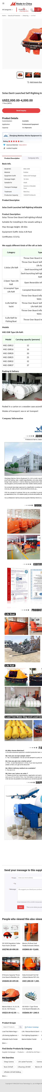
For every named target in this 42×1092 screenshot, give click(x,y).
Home (4, 15)
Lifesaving (25, 15)
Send (20, 907)
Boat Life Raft (8, 1067)
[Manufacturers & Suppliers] (21, 4)
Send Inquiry (21, 111)
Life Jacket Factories (25, 1062)
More (4, 1076)
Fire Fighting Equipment (30, 1035)
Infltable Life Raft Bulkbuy (12, 1072)
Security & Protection (14, 15)
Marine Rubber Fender (29, 1039)
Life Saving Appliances (9, 1035)
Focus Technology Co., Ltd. (27, 1083)
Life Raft (33, 15)
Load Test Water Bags (9, 1031)
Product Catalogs (32, 1027)
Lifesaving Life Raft (24, 1067)
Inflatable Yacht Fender (10, 1039)
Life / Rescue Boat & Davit (30, 1031)
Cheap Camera (9, 1062)
